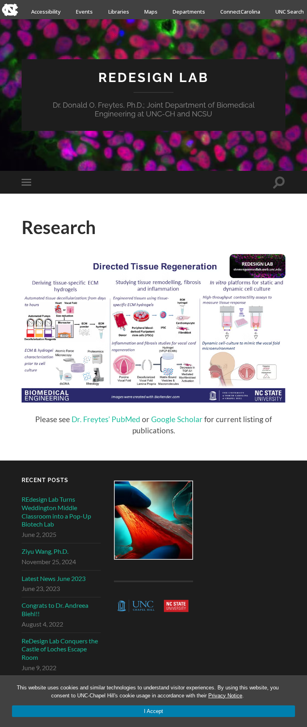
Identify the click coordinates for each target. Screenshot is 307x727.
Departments (189, 11)
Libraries (118, 11)
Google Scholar (177, 419)
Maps (150, 11)
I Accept (153, 711)
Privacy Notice (225, 696)
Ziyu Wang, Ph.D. (45, 551)
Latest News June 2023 (54, 578)
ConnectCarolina (240, 11)
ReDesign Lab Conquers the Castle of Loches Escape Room (60, 649)
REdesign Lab (153, 77)
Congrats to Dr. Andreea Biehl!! (55, 609)
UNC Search (289, 11)
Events (84, 11)
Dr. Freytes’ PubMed (106, 419)
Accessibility (46, 11)
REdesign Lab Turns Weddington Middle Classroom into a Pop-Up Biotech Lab (56, 511)
